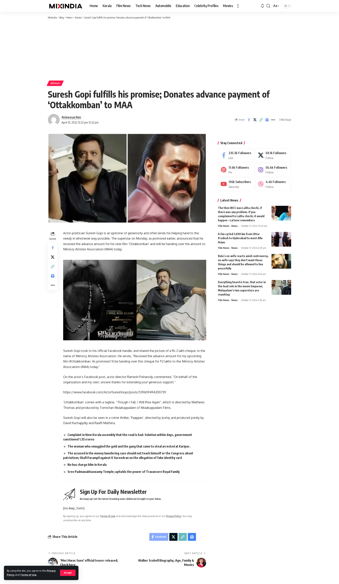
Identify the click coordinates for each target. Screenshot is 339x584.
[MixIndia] (65, 6)
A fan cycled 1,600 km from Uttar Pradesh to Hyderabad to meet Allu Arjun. (240, 238)
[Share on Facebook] (255, 120)
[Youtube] (236, 184)
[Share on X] (261, 120)
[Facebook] (236, 155)
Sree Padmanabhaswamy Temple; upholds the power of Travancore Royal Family (123, 472)
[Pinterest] (236, 170)
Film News (223, 225)
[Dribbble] (273, 184)
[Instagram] (273, 170)
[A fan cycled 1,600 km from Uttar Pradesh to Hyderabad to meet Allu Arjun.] (281, 239)
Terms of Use (28, 574)
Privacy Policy (173, 516)
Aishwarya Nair (71, 117)
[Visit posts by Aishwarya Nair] (54, 120)
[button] (68, 573)
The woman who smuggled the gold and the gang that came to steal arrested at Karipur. (128, 446)
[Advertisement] (169, 49)
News (234, 225)
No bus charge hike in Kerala (87, 465)
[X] (273, 155)
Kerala (55, 83)
